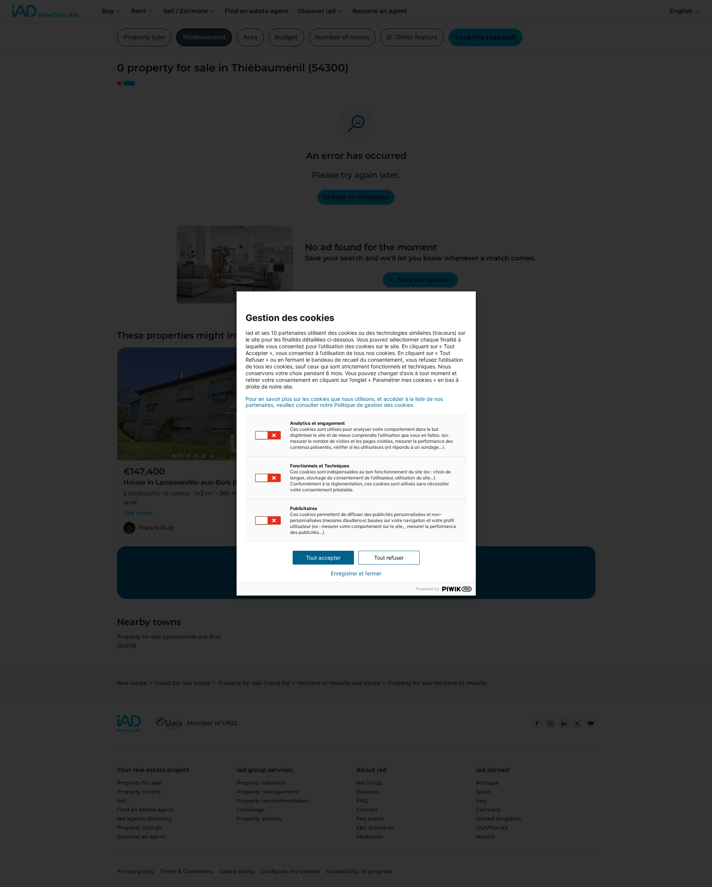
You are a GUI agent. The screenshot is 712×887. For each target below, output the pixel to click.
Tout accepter (323, 557)
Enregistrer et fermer (356, 574)
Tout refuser (389, 557)
